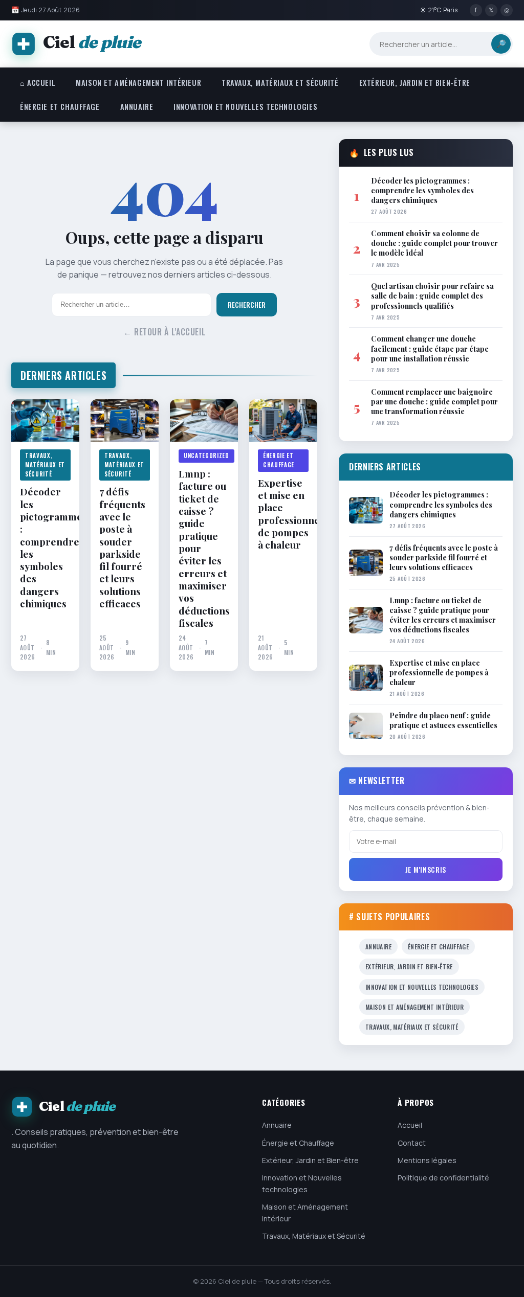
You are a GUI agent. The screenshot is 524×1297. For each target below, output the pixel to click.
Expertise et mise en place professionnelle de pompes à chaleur (283, 513)
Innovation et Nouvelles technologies (245, 106)
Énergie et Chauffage (60, 106)
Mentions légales (427, 1160)
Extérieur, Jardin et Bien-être (414, 82)
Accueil (410, 1125)
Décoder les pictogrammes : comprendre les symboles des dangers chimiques (45, 547)
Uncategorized (206, 455)
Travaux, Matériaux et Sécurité (280, 82)
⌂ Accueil (37, 82)
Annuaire (137, 106)
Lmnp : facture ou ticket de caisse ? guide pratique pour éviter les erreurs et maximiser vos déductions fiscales (204, 548)
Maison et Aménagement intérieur (138, 82)
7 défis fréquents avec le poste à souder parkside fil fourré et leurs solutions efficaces (122, 547)
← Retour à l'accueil (164, 332)
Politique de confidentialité (443, 1177)
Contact (412, 1143)
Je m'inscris (425, 869)
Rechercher (247, 305)
